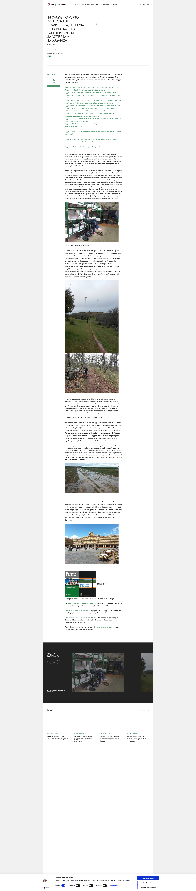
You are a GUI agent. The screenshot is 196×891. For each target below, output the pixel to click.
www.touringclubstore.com (104, 627)
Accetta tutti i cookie (148, 878)
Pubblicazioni (95, 4)
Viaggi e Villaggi (105, 4)
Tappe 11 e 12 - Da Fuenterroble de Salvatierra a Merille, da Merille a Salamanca (92, 106)
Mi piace (54, 86)
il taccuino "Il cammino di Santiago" (77, 610)
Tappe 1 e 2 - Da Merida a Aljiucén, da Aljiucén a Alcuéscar (85, 90)
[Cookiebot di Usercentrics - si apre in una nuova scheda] (45, 888)
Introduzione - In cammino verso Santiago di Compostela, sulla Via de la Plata (91, 87)
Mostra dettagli (114, 885)
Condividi (50, 74)
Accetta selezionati (148, 882)
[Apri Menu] (148, 4)
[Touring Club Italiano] (56, 4)
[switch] (78, 885)
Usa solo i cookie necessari (148, 887)
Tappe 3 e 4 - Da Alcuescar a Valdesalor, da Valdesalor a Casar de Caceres (90, 92)
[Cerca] (144, 4)
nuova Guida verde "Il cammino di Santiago (82, 603)
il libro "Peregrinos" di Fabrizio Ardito (78, 617)
